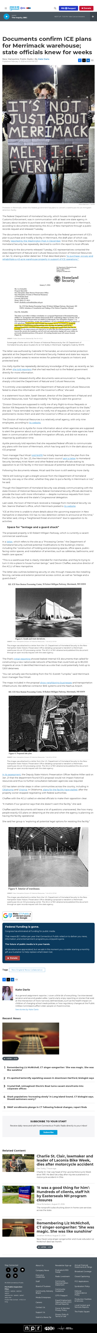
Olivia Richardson (44, 1204)
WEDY (7, 1293)
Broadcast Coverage (83, 1272)
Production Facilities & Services (83, 1300)
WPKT (22, 1295)
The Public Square (82, 1312)
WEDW (19, 1291)
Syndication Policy (82, 1286)
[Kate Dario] (7, 993)
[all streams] (93, 16)
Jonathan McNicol (44, 1236)
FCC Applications (81, 1281)
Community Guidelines (60, 1290)
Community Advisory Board (44, 1292)
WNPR (16, 1295)
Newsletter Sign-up (63, 1266)
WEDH (7, 1291)
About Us (39, 1266)
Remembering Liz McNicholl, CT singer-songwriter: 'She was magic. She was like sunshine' (50, 1068)
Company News (42, 1270)
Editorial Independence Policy (81, 1293)
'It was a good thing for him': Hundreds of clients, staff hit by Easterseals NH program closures (63, 1194)
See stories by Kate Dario (27, 1009)
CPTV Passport (61, 1296)
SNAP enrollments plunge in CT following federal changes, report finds (47, 1107)
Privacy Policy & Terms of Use (61, 1315)
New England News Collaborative (27, 970)
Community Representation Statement (61, 1283)
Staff (38, 1281)
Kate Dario (43, 59)
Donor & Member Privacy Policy (62, 1309)
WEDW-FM (9, 1295)
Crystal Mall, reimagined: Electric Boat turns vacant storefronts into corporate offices (45, 1087)
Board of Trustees (43, 1286)
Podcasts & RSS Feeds (61, 1271)
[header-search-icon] (55, 8)
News (39, 1220)
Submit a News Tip (43, 1317)
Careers (39, 1302)
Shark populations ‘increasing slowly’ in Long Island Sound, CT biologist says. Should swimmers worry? (50, 1098)
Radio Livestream (62, 1277)
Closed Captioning (82, 1277)
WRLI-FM (8, 1297)
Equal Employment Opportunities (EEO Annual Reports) (63, 1302)
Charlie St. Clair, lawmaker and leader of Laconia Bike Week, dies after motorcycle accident (65, 1160)
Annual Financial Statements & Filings (83, 1266)
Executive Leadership (40, 1276)
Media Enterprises (43, 1298)
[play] (6, 16)
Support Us (40, 1312)
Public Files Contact (11, 1300)
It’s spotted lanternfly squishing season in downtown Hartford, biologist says (50, 1078)
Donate (87, 8)
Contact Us (40, 1307)
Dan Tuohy (41, 1168)
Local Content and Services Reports (82, 1306)
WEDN (13, 1291)
